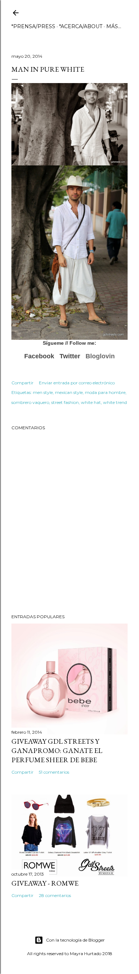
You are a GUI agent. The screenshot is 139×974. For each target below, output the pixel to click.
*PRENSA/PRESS (33, 26)
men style (43, 392)
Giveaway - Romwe (44, 883)
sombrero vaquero (30, 402)
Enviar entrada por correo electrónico (77, 382)
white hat (91, 402)
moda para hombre (105, 392)
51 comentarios (54, 772)
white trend (115, 402)
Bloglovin (100, 356)
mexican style (69, 392)
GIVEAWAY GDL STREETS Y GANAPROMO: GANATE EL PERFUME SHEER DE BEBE (56, 750)
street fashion (65, 402)
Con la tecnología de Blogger (75, 940)
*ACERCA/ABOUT (80, 26)
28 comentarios (55, 895)
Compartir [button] (22, 382)
